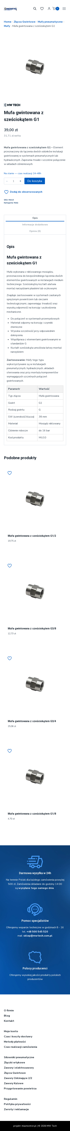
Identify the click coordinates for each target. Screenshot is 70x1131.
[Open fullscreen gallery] (63, 94)
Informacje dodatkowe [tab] (35, 224)
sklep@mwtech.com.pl (37, 936)
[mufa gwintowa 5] (35, 67)
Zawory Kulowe (13, 1083)
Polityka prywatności (17, 1104)
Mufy (7, 26)
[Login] (49, 9)
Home (7, 22)
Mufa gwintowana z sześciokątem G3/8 (32, 628)
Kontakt (9, 1021)
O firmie (9, 1010)
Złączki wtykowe (14, 1062)
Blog (7, 1016)
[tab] (35, 94)
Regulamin (10, 1099)
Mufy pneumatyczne (50, 22)
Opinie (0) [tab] (35, 231)
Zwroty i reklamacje (16, 1109)
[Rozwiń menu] (63, 8)
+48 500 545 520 (37, 931)
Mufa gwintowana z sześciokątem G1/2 (32, 535)
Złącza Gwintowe (24, 22)
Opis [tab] (35, 218)
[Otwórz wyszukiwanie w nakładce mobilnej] (34, 8)
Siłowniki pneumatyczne (19, 1057)
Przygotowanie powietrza (20, 1088)
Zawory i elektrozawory (19, 1068)
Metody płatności (15, 1042)
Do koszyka (34, 181)
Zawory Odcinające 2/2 (18, 1078)
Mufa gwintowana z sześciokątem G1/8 (32, 813)
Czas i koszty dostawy (18, 1036)
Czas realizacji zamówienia (20, 1047)
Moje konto (11, 1031)
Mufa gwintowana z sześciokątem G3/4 (32, 721)
